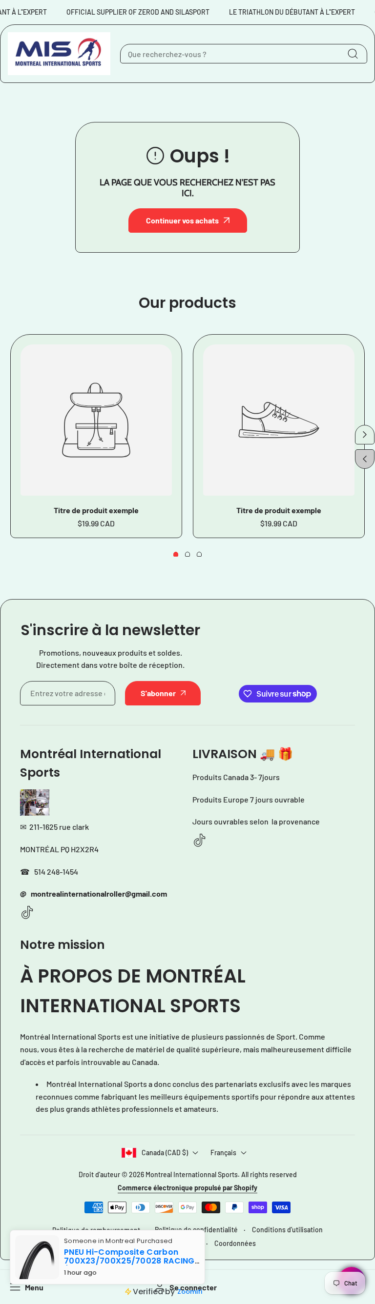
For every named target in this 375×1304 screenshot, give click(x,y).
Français (223, 1152)
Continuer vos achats (182, 220)
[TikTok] (27, 913)
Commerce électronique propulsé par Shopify (187, 1188)
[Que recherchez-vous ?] (352, 53)
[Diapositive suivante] (365, 434)
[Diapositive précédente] (365, 459)
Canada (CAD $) (165, 1152)
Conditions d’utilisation (287, 1229)
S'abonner (158, 693)
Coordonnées (235, 1243)
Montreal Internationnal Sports (192, 1174)
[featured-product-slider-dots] (176, 554)
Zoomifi (189, 1291)
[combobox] (243, 53)
